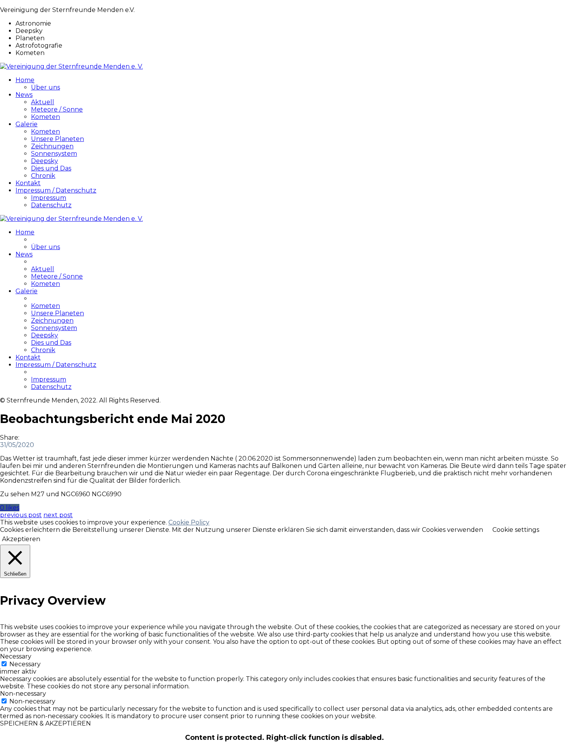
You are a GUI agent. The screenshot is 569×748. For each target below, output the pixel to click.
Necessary (25, 664)
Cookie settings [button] (515, 529)
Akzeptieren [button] (21, 539)
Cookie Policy (188, 522)
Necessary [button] (15, 656)
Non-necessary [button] (23, 693)
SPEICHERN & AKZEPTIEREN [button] (45, 723)
